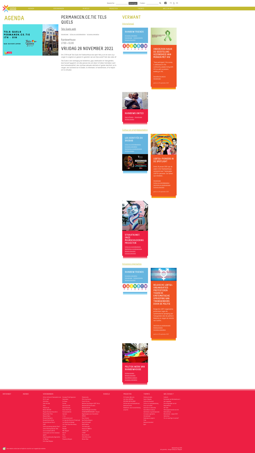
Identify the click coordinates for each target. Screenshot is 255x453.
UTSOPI (84, 433)
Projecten (113, 8)
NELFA (64, 433)
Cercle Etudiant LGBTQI (49, 430)
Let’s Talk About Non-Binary (69, 424)
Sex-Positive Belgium (87, 420)
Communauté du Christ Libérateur (51, 433)
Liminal (64, 426)
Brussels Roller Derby (48, 420)
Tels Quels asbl (68, 29)
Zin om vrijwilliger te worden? (171, 418)
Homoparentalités (66, 412)
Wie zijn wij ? (168, 8)
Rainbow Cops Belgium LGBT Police (91, 403)
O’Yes (63, 435)
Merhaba (64, 428)
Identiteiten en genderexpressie (133, 149)
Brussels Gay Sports (48, 418)
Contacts (166, 397)
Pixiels (64, 437)
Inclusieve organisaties (93, 34)
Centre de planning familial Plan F (51, 426)
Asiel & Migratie (129, 117)
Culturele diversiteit (158, 187)
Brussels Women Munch (49, 422)
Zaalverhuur (167, 416)
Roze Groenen (85, 418)
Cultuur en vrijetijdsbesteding (78, 34)
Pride (145, 420)
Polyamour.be (85, 397)
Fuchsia (64, 403)
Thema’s (141, 8)
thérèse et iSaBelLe (87, 428)
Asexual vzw (46, 407)
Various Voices (85, 435)
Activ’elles (45, 401)
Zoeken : (143, 3)
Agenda (31, 8)
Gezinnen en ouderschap (150, 407)
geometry (164, 449)
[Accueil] (9, 8)
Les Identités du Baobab (134, 139)
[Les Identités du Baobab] (135, 162)
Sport (145, 424)
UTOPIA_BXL (85, 430)
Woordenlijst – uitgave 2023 (171, 414)
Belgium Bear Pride (48, 414)
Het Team (166, 407)
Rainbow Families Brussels (88, 405)
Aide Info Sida (46, 403)
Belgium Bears (46, 416)
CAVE (44, 424)
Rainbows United (127, 405)
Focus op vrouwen (148, 405)
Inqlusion (64, 414)
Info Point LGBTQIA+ (128, 399)
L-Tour (64, 416)
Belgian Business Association (50, 412)
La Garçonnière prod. (67, 418)
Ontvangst (7, 394)
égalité (44, 435)
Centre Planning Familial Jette (50, 428)
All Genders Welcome (128, 397)
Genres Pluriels (66, 407)
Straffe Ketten (85, 424)
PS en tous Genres (86, 399)
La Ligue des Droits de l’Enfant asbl (71, 420)
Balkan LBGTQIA (47, 409)
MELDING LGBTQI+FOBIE (129, 401)
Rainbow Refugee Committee (89, 409)
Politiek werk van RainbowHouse (131, 403)
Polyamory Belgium (67, 439)
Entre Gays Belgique (48, 441)
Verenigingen (58, 8)
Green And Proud (66, 409)
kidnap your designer (177, 449)
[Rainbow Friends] (135, 47)
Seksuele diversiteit (130, 40)
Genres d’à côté (66, 405)
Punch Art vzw (85, 401)
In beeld (86, 8)
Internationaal (64, 34)
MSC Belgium (65, 430)
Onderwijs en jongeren (149, 418)
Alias (44, 405)
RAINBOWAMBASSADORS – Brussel (91, 412)
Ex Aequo (64, 401)
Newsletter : (111, 3)
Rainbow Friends (134, 31)
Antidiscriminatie (138, 38)
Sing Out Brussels (86, 422)
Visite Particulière (86, 437)
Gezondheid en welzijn (159, 76)
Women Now (85, 439)
